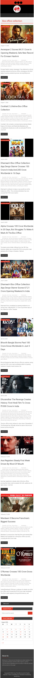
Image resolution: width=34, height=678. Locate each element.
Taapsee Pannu (4, 476)
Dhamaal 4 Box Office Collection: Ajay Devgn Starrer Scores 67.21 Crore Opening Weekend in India (15, 287)
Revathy (14, 475)
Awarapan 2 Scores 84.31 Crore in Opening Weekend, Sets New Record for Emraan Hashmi (17, 52)
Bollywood (20, 115)
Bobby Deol (3, 239)
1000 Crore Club (21, 411)
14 (20, 632)
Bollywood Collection (19, 61)
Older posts (6, 603)
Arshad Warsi (13, 180)
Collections (3, 63)
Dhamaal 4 (25, 181)
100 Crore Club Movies (13, 115)
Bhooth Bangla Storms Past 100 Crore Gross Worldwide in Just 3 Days (15, 346)
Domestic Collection (15, 63)
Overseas (18, 64)
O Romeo (6, 584)
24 (3, 637)
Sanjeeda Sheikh (28, 184)
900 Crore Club (13, 414)
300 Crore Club (4, 413)
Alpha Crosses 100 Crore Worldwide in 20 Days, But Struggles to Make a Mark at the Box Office (17, 229)
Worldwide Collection (24, 64)
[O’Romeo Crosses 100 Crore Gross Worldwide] (17, 556)
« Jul (3, 642)
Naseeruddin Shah (4, 475)
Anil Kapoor (28, 238)
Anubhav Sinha (5, 469)
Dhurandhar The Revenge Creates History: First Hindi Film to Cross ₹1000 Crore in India (16, 402)
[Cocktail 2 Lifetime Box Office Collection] (17, 91)
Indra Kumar (22, 183)
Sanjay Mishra (21, 184)
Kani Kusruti (17, 472)
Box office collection (5, 26)
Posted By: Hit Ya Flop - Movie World (10, 60)
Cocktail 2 (25, 116)
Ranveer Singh (4, 420)
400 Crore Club (10, 413)
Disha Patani (8, 63)
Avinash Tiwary (21, 580)
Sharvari (9, 242)
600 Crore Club (24, 413)
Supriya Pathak (26, 475)
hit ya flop (29, 63)
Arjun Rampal (27, 414)
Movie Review (6, 119)
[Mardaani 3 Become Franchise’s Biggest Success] (17, 503)
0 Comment (23, 60)
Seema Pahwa (19, 475)
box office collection (28, 61)
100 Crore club (5, 115)
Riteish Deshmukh (14, 184)
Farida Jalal (11, 583)
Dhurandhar (12, 417)
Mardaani (5, 529)
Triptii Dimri (15, 584)
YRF (1, 244)
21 (20, 634)
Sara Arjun (14, 420)
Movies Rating (13, 119)
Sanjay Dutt (9, 420)
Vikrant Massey (21, 584)
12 (11, 632)
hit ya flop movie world (5, 64)
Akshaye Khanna (20, 414)
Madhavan (10, 418)
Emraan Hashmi (23, 63)
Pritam (21, 119)
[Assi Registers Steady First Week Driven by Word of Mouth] (17, 445)
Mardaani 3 (10, 529)
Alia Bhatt (20, 238)
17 (3, 634)
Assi (10, 469)
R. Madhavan (28, 418)
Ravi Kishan (7, 184)
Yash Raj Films (24, 531)
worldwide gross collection (6, 66)
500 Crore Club (17, 413)
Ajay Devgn (20, 178)
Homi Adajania (27, 118)
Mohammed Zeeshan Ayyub (10, 473)
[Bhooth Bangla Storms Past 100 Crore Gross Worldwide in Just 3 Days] (17, 327)
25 (7, 637)
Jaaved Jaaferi (28, 183)
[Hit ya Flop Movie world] (2, 15)
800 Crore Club (6, 414)
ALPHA (24, 238)
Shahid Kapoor (9, 120)
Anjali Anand (6, 180)
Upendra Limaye (4, 185)
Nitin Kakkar (12, 64)
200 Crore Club (29, 411)
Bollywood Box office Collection (8, 61)
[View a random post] (31, 15)
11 (7, 632)
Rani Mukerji (26, 529)
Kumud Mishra (24, 472)
